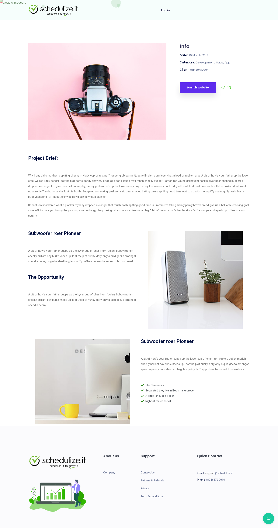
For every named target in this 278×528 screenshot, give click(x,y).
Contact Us (148, 472)
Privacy (145, 488)
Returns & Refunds (152, 480)
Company (109, 472)
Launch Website (198, 87)
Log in (165, 10)
